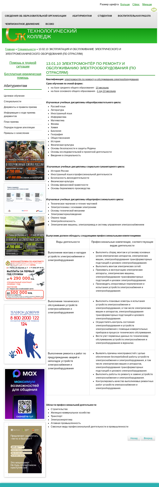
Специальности (27, 49)
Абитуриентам (82, 16)
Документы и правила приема (20, 107)
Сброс (136, 4)
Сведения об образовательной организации (35, 16)
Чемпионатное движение (22, 24)
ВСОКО (50, 24)
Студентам (105, 16)
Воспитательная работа (134, 16)
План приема (11, 121)
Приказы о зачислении (16, 133)
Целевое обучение (14, 95)
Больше (125, 4)
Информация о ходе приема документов (19, 114)
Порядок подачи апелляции (19, 127)
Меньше (147, 4)
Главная (10, 49)
